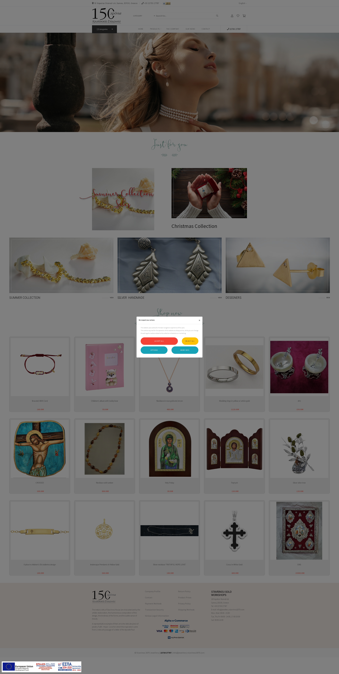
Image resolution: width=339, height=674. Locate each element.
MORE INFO (184, 350)
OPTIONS (154, 350)
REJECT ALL (190, 341)
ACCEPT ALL (159, 341)
